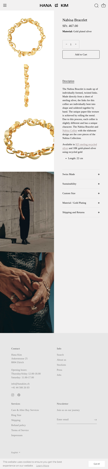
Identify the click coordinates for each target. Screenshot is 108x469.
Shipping (15, 420)
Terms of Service (20, 430)
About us (61, 359)
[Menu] (5, 5)
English (14, 452)
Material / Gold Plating (74, 202)
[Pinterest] (18, 394)
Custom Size (68, 193)
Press (59, 369)
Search (60, 354)
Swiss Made (68, 174)
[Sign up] (95, 419)
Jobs (59, 374)
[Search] (96, 6)
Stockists (61, 364)
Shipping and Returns (73, 212)
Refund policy (18, 425)
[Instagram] (12, 394)
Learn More (42, 465)
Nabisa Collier (69, 130)
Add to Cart (81, 54)
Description (68, 81)
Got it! (97, 464)
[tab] (69, 81)
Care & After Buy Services (25, 410)
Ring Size (16, 415)
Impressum (16, 435)
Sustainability (69, 183)
